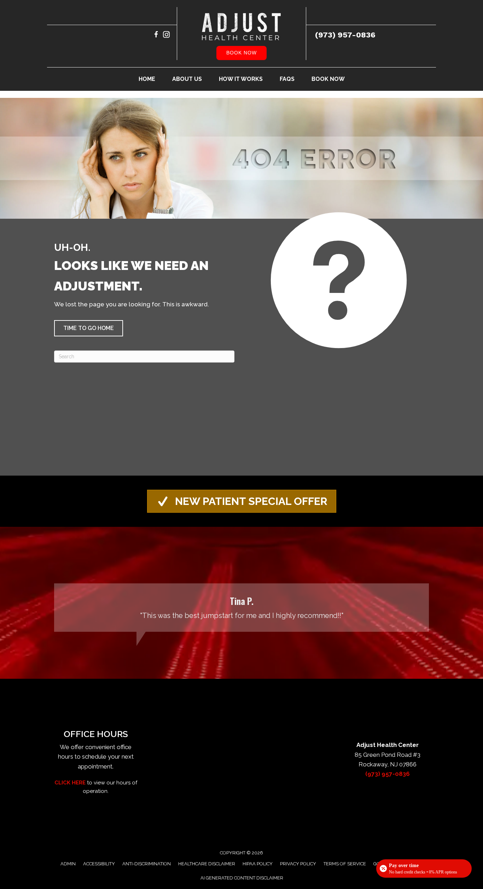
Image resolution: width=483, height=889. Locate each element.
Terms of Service (345, 863)
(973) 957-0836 (345, 34)
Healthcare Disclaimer (206, 863)
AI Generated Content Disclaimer (241, 878)
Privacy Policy (298, 863)
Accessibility (99, 863)
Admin (68, 863)
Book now (241, 52)
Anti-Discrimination (146, 863)
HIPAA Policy (258, 863)
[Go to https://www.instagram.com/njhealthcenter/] (166, 35)
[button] (88, 328)
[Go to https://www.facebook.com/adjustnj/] (156, 35)
